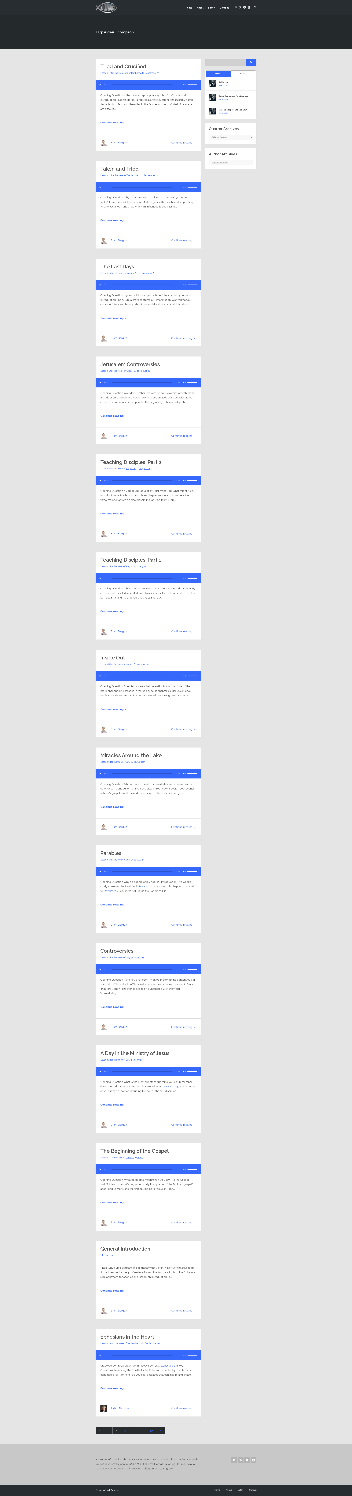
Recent (243, 74)
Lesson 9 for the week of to (125, 370)
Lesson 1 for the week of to (121, 1157)
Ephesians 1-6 (169, 1365)
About (200, 7)
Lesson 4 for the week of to (122, 859)
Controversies (116, 951)
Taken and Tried (119, 169)
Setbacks (223, 82)
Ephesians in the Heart (127, 1337)
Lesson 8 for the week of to (125, 468)
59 (151, 1430)
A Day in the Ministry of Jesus (135, 1053)
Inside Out (112, 658)
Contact (224, 7)
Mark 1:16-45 (171, 1086)
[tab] (218, 73)
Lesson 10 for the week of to (127, 273)
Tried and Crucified (123, 66)
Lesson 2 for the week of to (121, 1059)
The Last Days (117, 266)
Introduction (106, 1255)
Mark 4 (143, 886)
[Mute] (184, 85)
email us (161, 1464)
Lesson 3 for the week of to (122, 957)
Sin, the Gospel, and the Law (233, 110)
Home (188, 7)
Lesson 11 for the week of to (129, 175)
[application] (148, 85)
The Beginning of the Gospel (134, 1151)
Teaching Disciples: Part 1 (130, 560)
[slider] (192, 85)
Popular (218, 74)
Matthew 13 (111, 891)
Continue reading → (113, 122)
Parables (110, 853)
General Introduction (125, 1249)
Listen (211, 7)
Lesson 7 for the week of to (125, 566)
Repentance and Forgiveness (233, 96)
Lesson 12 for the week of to (129, 73)
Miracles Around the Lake (131, 755)
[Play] (100, 85)
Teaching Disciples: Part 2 (130, 462)
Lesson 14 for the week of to (130, 1343)
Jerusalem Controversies (130, 364)
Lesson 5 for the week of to (122, 761)
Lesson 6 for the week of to (124, 664)
